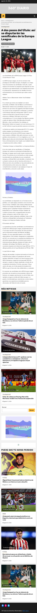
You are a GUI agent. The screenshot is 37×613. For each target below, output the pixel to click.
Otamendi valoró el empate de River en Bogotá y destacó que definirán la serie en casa (18, 518)
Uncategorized (5, 26)
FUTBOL (5, 477)
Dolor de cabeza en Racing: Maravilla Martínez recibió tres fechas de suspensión (18, 397)
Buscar (4, 407)
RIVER (4, 514)
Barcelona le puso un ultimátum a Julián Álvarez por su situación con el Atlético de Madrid (18, 556)
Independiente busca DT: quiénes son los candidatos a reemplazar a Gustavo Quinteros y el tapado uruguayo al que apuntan (17, 359)
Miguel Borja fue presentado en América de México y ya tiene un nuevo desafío (18, 481)
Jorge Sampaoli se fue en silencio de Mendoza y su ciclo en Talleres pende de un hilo (18, 320)
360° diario (18, 8)
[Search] (34, 16)
